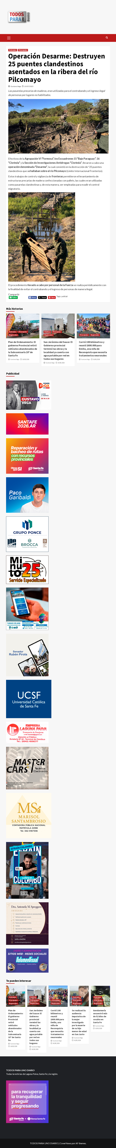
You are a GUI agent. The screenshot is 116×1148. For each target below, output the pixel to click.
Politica (47, 332)
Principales (23, 50)
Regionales (13, 335)
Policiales (12, 50)
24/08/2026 (25, 359)
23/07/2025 (28, 86)
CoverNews (65, 1143)
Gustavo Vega (16, 86)
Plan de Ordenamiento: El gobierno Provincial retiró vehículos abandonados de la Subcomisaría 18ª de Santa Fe (22, 348)
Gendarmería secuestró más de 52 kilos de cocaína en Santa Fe (100, 1016)
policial (64, 296)
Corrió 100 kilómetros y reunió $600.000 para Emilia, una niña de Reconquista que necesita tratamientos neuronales (93, 348)
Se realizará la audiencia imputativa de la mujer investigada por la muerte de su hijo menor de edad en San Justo (79, 1022)
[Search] (107, 37)
